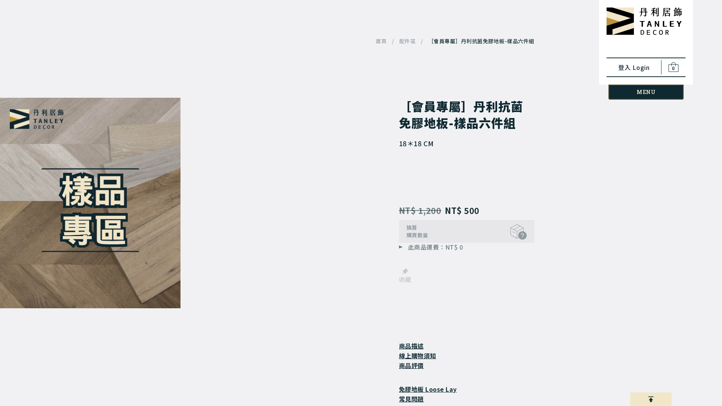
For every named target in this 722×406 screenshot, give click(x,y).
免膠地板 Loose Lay (428, 389)
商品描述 (411, 346)
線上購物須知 (417, 355)
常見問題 (411, 399)
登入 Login (633, 67)
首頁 (381, 41)
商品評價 (411, 365)
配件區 (407, 41)
